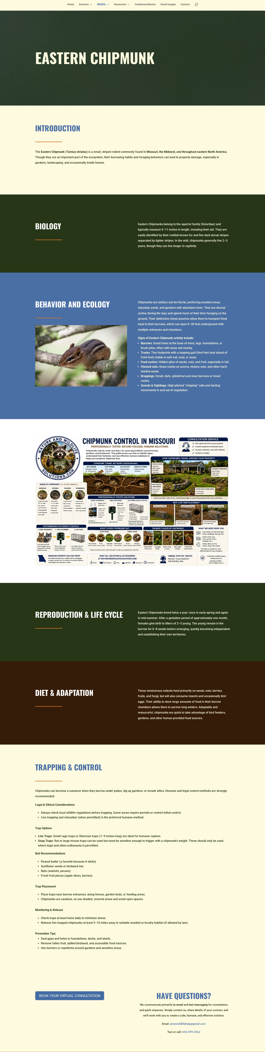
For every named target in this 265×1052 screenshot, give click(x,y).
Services (84, 4)
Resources (120, 4)
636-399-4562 (191, 1032)
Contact (185, 4)
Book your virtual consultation (69, 996)
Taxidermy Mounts (145, 4)
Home (70, 4)
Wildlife (101, 4)
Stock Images (168, 4)
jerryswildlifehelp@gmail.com (188, 1023)
